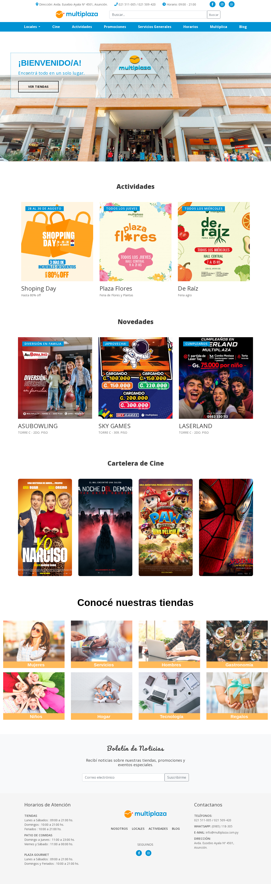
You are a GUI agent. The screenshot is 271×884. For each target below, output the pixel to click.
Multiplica (221, 26)
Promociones (118, 26)
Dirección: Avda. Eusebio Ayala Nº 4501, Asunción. (73, 4)
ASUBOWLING (198, 426)
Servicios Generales (157, 26)
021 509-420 (147, 4)
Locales (138, 829)
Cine (56, 26)
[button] (250, 97)
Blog (246, 26)
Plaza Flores (116, 288)
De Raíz (188, 288)
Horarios (193, 26)
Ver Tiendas (38, 87)
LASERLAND (115, 426)
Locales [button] (31, 26)
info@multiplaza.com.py (222, 832)
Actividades (82, 26)
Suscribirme (176, 777)
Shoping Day (38, 288)
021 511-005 (127, 4)
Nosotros (119, 829)
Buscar (213, 15)
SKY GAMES (34, 426)
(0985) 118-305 (222, 826)
